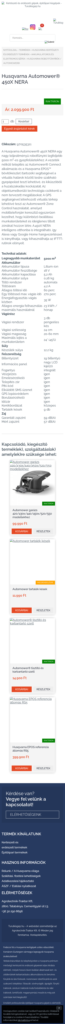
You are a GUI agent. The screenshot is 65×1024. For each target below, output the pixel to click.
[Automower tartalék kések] (30, 541)
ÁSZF (5, 886)
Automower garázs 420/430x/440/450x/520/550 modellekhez (32, 513)
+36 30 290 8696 (12, 911)
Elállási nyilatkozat (24, 886)
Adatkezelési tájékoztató (18, 881)
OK (59, 1008)
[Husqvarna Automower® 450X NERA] (30, 101)
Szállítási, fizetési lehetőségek (21, 876)
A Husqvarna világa (26, 871)
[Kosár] (40, 29)
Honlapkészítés (38, 935)
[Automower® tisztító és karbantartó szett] (32, 623)
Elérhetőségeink (25, 815)
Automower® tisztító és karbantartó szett (28, 669)
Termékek (24, 50)
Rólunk (6, 871)
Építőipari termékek (15, 852)
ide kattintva (24, 1020)
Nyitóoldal (10, 50)
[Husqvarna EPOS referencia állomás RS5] (32, 702)
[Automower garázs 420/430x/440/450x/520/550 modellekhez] (32, 469)
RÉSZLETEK (43, 531)
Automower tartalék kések (29, 589)
